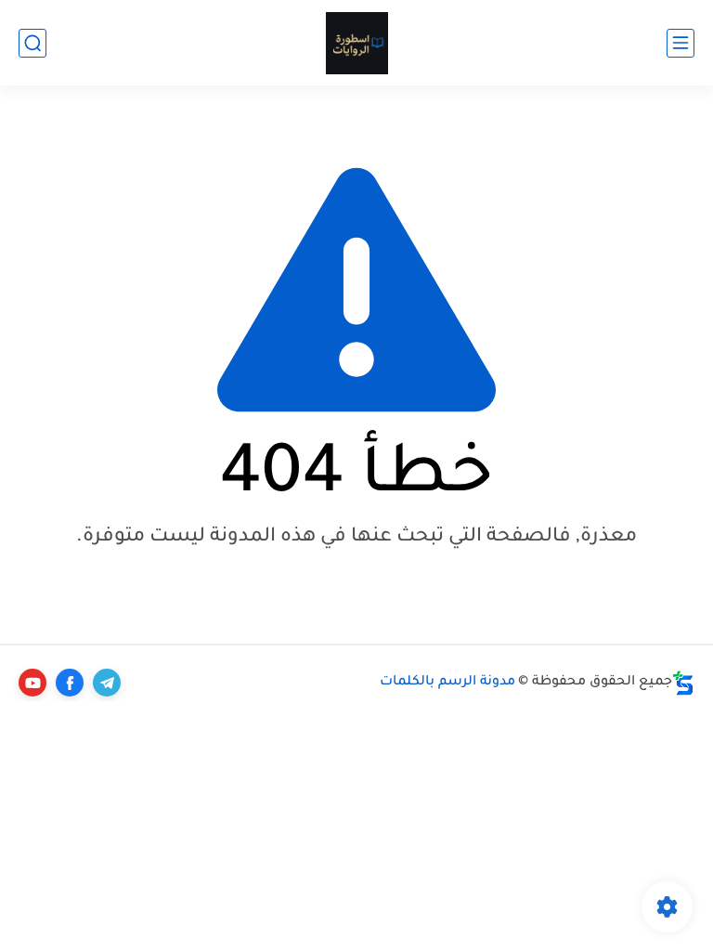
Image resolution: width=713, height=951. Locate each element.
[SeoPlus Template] (683, 683)
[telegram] (107, 683)
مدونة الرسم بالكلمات (447, 682)
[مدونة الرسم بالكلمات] (357, 43)
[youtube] (32, 683)
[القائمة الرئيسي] (680, 43)
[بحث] (32, 43)
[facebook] (70, 683)
